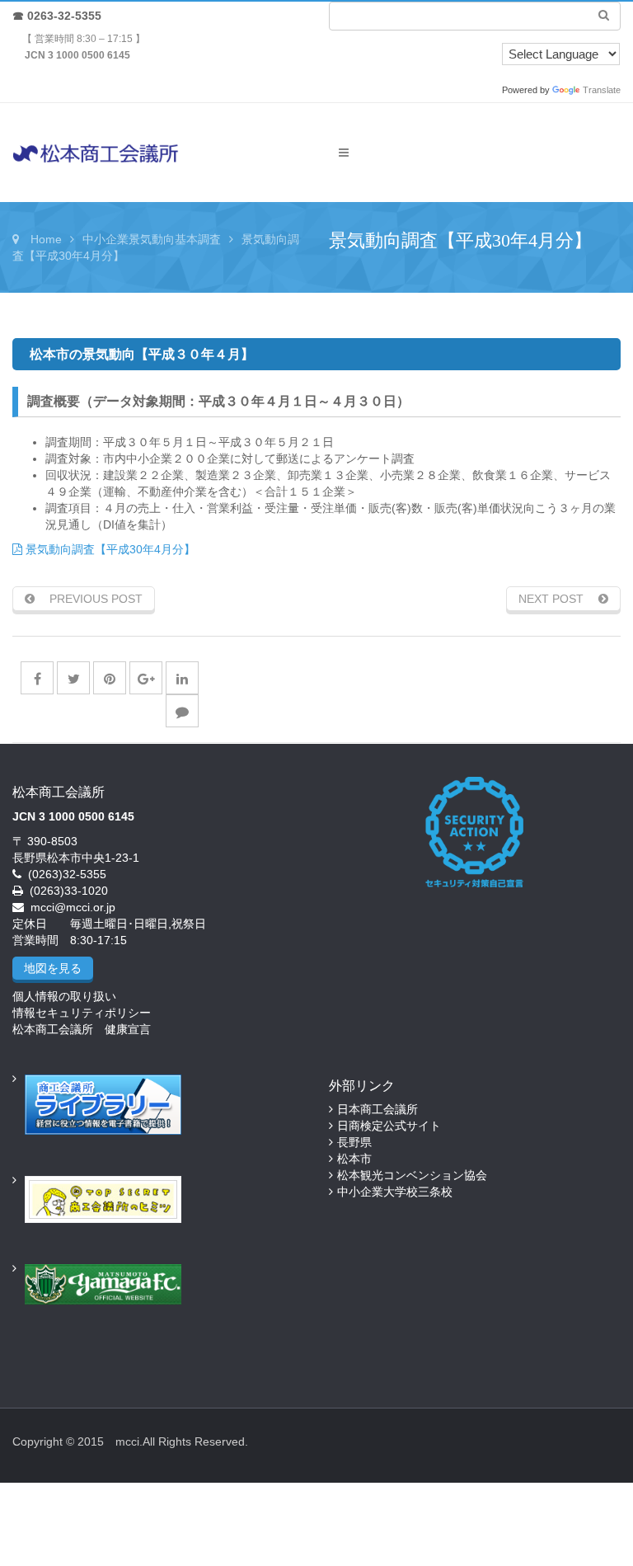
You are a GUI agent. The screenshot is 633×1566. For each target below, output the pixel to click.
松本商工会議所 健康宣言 (81, 1029)
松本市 (354, 1158)
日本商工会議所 (377, 1109)
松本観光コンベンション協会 (412, 1175)
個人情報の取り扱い (64, 996)
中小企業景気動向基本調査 (151, 239)
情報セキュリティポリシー (81, 1012)
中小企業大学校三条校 (394, 1191)
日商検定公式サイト (389, 1125)
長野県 (354, 1142)
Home (46, 239)
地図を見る (53, 968)
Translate (602, 90)
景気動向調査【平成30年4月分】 (108, 549)
